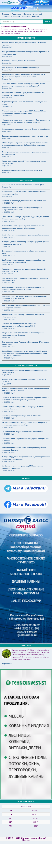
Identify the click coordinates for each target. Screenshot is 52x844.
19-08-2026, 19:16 (8, 255)
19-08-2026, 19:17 (8, 246)
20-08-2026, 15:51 (8, 212)
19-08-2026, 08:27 (8, 427)
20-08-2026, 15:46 (8, 221)
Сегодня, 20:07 (7, 47)
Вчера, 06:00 (6, 147)
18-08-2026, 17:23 (8, 282)
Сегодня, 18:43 (7, 187)
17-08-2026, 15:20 (8, 310)
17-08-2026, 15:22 (8, 301)
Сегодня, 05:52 (7, 56)
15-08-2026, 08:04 (8, 328)
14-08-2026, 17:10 (8, 337)
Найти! (47, 21)
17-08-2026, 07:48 (8, 319)
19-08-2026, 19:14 (8, 264)
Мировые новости (12, 16)
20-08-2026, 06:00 (8, 402)
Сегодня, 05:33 (7, 70)
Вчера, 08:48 (6, 131)
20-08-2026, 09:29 (8, 237)
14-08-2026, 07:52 (8, 358)
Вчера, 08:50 (6, 124)
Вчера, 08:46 (6, 138)
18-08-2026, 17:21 (8, 291)
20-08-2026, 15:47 (8, 393)
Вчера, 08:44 (6, 384)
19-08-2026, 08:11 (8, 273)
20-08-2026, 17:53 (8, 203)
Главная (5, 14)
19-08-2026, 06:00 (8, 443)
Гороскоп (26, 16)
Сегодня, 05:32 (7, 106)
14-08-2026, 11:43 (8, 346)
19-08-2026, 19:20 (8, 411)
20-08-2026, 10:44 (8, 230)
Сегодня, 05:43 (7, 63)
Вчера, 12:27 (6, 374)
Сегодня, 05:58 (7, 196)
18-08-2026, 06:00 (8, 452)
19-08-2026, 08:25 (8, 434)
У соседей (37, 14)
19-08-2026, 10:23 (8, 418)
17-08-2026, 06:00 (8, 470)
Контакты (36, 16)
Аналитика (16, 14)
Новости (27, 14)
